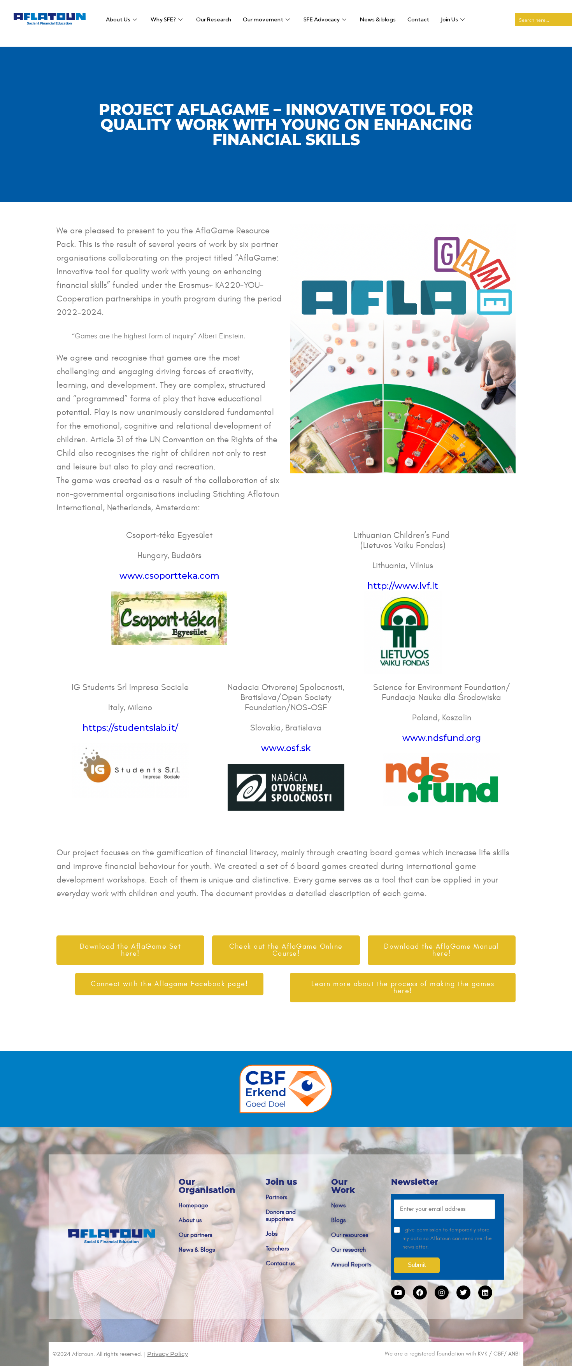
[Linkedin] (485, 1292)
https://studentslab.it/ (130, 728)
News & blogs (378, 19)
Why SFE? (163, 19)
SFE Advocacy (322, 19)
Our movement (263, 19)
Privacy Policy (167, 1353)
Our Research (213, 19)
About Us (118, 19)
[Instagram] (442, 1292)
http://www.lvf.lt (402, 586)
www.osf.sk (286, 748)
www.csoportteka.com (169, 576)
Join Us (449, 19)
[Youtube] (398, 1292)
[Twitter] (463, 1292)
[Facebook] (420, 1292)
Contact (418, 19)
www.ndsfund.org (441, 738)
